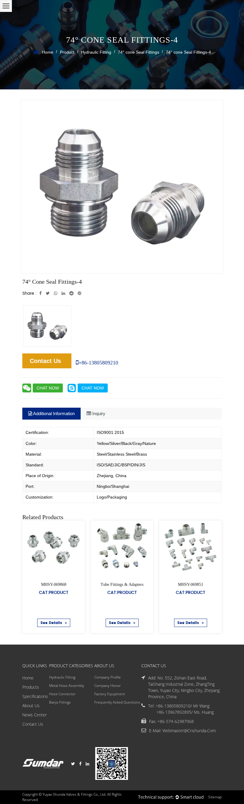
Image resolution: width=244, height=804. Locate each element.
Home (47, 52)
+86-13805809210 (98, 363)
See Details (51, 622)
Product (67, 52)
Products (30, 687)
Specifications (35, 696)
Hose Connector (62, 693)
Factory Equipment (109, 693)
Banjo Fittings (60, 702)
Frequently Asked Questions (117, 702)
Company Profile (107, 677)
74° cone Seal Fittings (138, 52)
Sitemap (215, 797)
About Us (31, 705)
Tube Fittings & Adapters (122, 584)
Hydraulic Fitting (96, 52)
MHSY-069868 (53, 584)
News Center (34, 715)
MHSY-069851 (190, 584)
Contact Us (45, 361)
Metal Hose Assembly (66, 685)
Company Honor (107, 685)
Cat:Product (53, 592)
